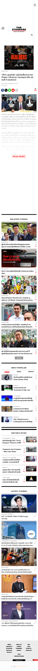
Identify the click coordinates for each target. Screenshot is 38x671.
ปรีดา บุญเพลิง (28, 152)
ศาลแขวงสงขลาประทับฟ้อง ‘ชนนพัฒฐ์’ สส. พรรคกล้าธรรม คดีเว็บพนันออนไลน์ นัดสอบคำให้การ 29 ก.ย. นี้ (16, 325)
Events (28, 648)
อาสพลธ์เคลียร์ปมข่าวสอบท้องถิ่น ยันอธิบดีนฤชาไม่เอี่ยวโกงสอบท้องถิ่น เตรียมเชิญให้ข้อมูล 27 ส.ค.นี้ (17, 597)
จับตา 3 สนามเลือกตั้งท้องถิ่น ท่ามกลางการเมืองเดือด (17, 272)
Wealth (19, 644)
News (9, 644)
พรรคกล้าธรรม (26, 148)
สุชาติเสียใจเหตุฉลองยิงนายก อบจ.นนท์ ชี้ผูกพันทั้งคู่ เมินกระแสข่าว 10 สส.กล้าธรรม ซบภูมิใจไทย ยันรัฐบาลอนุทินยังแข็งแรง (16, 352)
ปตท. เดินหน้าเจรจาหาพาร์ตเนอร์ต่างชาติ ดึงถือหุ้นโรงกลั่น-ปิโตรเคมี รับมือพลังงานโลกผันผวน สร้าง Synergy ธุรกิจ (22, 420)
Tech (13, 438)
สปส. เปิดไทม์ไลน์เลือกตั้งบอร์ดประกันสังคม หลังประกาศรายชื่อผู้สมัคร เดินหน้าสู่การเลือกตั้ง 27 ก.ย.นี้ (11, 481)
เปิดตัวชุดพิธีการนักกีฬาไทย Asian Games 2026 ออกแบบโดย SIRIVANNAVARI (22, 378)
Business (16, 406)
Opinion (9, 648)
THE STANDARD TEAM (11, 84)
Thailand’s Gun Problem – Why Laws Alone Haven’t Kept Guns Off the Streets (11, 450)
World (16, 385)
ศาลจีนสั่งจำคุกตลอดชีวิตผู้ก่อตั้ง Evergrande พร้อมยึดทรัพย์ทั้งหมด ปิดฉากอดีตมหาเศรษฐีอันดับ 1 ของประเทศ (23, 399)
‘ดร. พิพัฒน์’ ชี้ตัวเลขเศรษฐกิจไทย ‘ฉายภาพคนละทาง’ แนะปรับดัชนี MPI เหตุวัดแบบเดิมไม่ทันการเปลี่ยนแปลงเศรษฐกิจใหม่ (17, 624)
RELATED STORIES (19, 219)
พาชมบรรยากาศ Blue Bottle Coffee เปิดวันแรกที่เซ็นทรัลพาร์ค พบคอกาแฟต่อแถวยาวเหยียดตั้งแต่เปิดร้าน (23, 410)
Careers (19, 648)
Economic (17, 396)
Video (19, 646)
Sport (15, 375)
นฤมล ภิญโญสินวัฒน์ (25, 150)
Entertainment (7, 514)
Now (28, 646)
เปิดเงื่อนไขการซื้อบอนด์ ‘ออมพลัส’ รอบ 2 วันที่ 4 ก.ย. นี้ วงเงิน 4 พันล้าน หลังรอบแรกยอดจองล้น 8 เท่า (17, 544)
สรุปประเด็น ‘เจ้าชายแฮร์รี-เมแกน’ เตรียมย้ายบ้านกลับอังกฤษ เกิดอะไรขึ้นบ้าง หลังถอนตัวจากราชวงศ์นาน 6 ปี (11, 471)
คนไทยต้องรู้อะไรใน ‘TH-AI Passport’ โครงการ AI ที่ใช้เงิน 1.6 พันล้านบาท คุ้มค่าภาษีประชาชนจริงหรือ (12, 441)
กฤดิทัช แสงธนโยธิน (28, 146)
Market (16, 417)
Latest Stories (19, 491)
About (19, 650)
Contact (29, 650)
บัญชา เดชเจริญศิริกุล (13, 148)
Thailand (5, 322)
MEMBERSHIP (19, 660)
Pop (28, 644)
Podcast (9, 646)
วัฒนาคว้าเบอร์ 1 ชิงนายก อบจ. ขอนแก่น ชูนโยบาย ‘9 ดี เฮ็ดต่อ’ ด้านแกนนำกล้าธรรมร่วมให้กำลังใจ (17, 299)
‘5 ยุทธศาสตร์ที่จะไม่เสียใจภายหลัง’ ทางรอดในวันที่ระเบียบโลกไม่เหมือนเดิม (11, 461)
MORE (19, 358)
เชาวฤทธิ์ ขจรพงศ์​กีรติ (13, 146)
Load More (19, 629)
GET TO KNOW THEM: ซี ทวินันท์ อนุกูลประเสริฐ (14, 517)
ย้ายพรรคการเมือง (12, 150)
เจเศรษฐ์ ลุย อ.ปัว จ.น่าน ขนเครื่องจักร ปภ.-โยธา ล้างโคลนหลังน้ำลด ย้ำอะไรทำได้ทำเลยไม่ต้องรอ (16, 571)
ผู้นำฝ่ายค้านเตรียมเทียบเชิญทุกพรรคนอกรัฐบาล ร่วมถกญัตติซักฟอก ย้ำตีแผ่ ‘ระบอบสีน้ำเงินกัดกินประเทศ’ (15, 245)
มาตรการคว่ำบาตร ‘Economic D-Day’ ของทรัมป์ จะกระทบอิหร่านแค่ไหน (23, 389)
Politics (4, 71)
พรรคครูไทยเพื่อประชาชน (14, 152)
